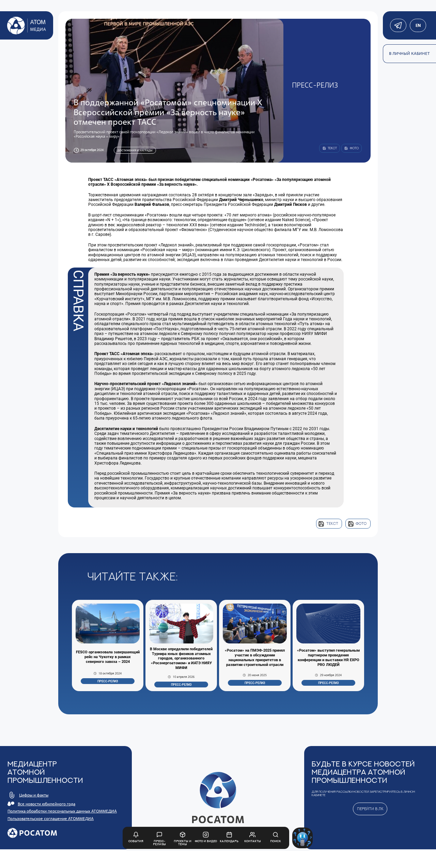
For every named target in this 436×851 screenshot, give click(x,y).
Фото (361, 523)
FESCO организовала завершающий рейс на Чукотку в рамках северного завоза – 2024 (108, 657)
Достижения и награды (135, 150)
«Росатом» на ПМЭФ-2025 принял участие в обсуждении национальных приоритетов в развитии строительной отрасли (255, 657)
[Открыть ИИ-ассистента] (303, 838)
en (418, 25)
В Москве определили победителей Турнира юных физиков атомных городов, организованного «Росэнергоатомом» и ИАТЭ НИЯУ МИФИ (181, 658)
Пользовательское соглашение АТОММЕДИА (50, 818)
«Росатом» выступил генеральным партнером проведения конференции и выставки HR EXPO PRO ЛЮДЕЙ (328, 657)
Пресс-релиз (107, 681)
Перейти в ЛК (370, 809)
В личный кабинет (409, 53)
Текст (332, 523)
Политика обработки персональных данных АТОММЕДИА (62, 811)
